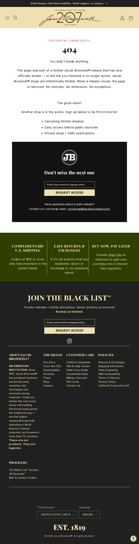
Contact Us (73, 385)
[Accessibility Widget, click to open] (133, 538)
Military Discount (76, 377)
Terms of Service (109, 377)
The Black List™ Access (23, 470)
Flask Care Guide (77, 370)
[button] (7, 18)
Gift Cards (72, 381)
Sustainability (51, 370)
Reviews (48, 374)
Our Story (49, 362)
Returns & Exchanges (111, 362)
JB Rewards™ (17, 473)
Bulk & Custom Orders (23, 477)
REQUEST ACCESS (69, 192)
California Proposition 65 (113, 385)
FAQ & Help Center (78, 366)
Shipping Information (111, 366)
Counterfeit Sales (77, 374)
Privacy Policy (107, 381)
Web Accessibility (109, 374)
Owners (48, 385)
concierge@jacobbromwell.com (89, 209)
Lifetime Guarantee (78, 362)
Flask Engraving (108, 370)
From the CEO (52, 366)
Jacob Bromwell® (63, 536)
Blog (46, 381)
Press (47, 377)
